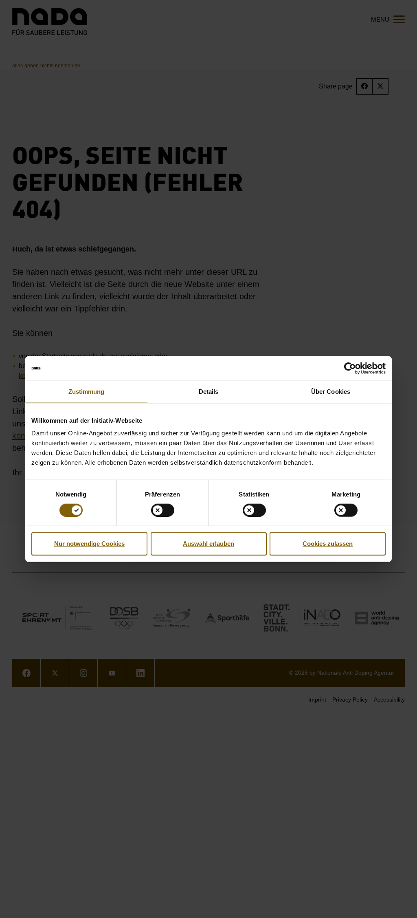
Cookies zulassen (328, 543)
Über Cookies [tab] (330, 391)
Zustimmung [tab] (86, 391)
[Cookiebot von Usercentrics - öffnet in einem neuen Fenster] (350, 368)
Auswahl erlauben (208, 543)
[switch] (162, 509)
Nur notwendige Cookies (89, 543)
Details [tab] (209, 391)
